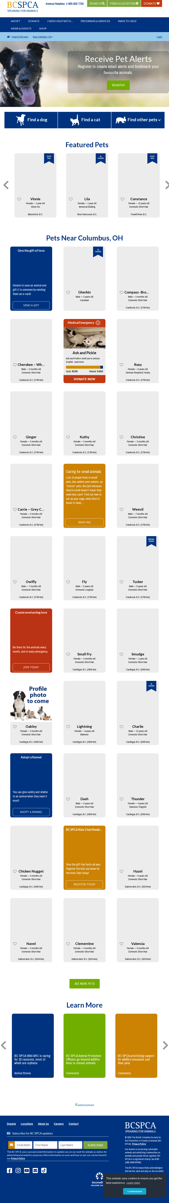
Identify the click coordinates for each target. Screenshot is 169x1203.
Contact (74, 1124)
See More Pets (85, 984)
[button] (97, 3)
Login (159, 36)
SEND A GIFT (31, 305)
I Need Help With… (60, 21)
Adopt (15, 21)
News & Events (21, 28)
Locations (27, 1124)
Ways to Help (127, 21)
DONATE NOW (84, 379)
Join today (31, 667)
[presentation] (6, 185)
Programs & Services (95, 21)
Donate (33, 21)
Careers (59, 1124)
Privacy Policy (18, 1158)
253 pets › (20, 36)
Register (118, 85)
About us (43, 1124)
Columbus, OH (42, 36)
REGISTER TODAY (84, 884)
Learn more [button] (133, 1182)
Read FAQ (84, 522)
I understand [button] (135, 1191)
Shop (43, 28)
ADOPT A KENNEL (31, 812)
